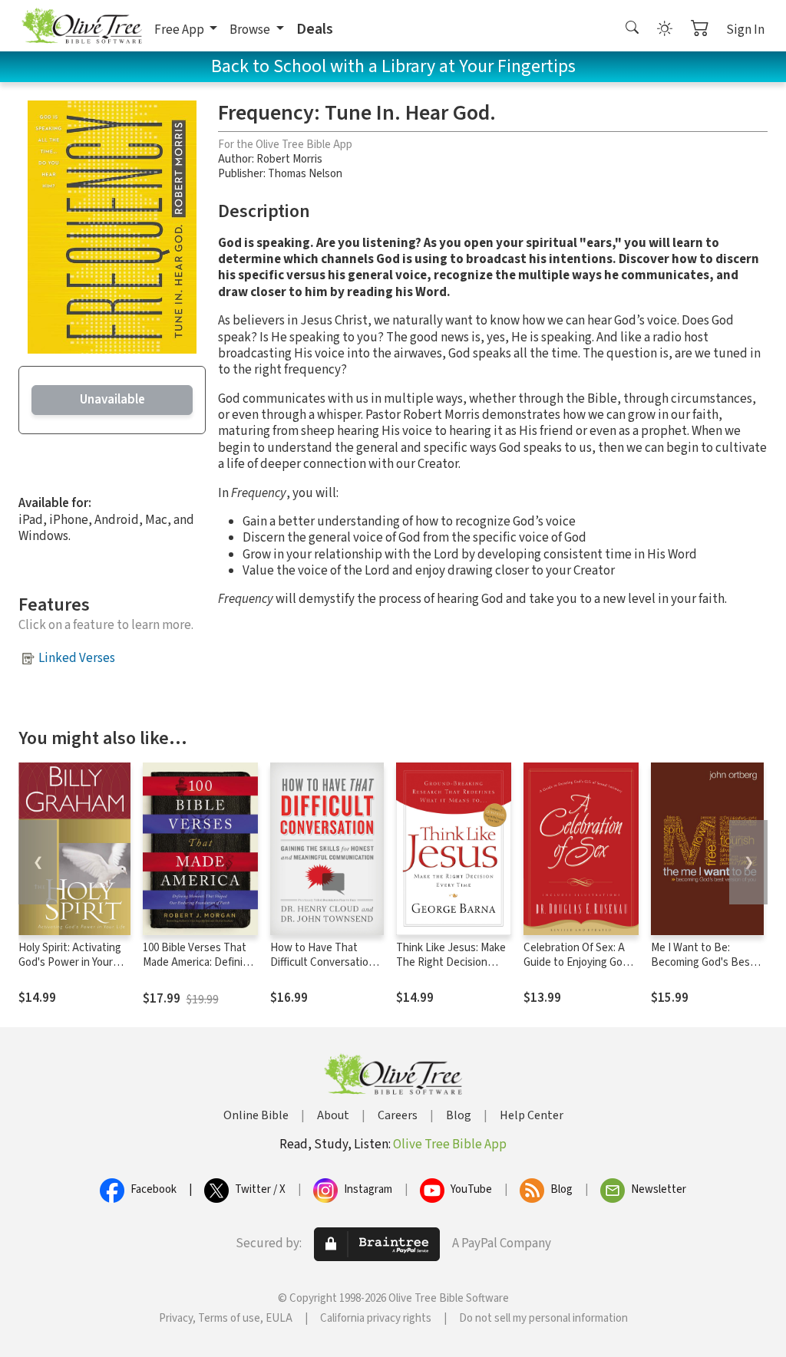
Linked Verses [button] (76, 658)
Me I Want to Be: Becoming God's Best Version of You (703, 962)
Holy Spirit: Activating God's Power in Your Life (69, 962)
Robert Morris (289, 159)
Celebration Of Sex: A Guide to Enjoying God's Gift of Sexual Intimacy (579, 962)
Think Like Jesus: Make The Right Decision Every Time (451, 962)
